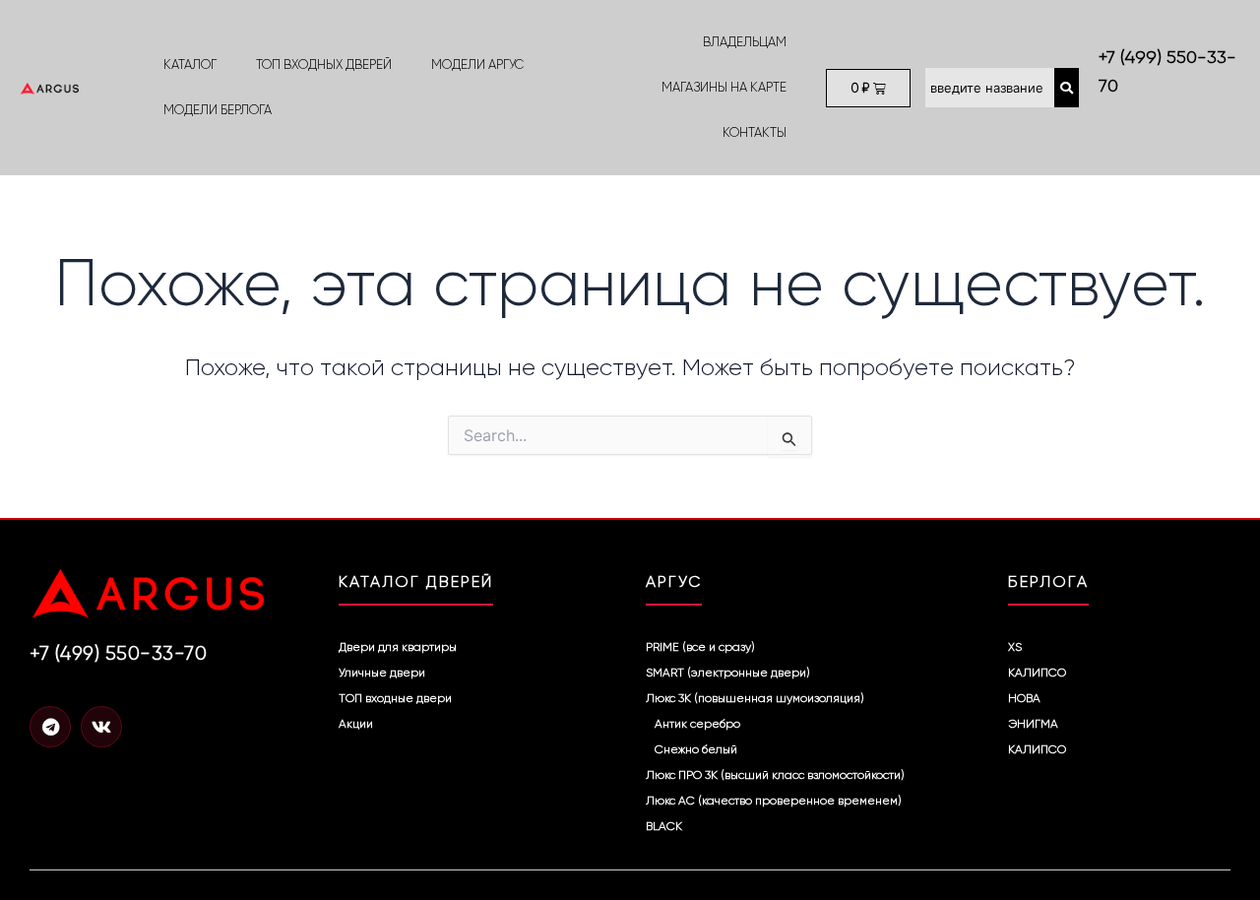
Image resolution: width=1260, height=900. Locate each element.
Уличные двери (382, 672)
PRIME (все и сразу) (700, 647)
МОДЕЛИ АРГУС (477, 64)
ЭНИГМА (1033, 724)
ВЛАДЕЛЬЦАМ (745, 41)
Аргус (674, 581)
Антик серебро (697, 724)
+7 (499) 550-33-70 (118, 653)
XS (1015, 647)
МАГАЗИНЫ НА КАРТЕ (724, 87)
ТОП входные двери (395, 698)
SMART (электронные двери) (728, 672)
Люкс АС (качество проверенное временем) (774, 800)
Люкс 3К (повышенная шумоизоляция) (755, 698)
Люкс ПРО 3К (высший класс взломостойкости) (775, 775)
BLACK (664, 826)
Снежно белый (696, 749)
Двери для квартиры (398, 647)
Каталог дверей (416, 581)
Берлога (1048, 581)
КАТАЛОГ (190, 64)
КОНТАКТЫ (755, 132)
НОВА (1024, 698)
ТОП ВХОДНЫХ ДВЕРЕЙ (324, 64)
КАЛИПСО (1037, 672)
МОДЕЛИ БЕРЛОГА (217, 109)
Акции (356, 724)
